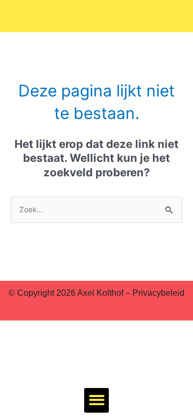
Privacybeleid (158, 292)
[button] (96, 400)
